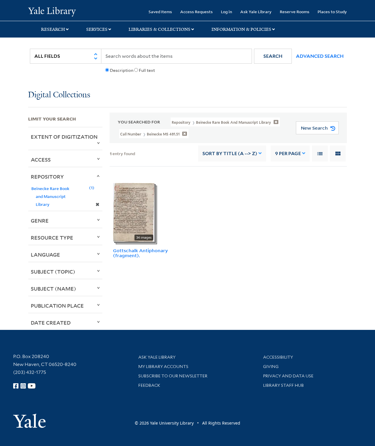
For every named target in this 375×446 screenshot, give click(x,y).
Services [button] (97, 29)
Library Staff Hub (283, 385)
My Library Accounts (163, 366)
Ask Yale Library (256, 11)
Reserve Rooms (294, 11)
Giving (271, 366)
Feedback (149, 385)
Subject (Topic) (53, 271)
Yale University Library (52, 11)
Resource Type (52, 237)
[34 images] (133, 211)
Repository (47, 176)
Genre (40, 220)
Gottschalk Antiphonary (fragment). (140, 252)
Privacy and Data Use (288, 376)
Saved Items (160, 11)
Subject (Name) (53, 288)
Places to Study (332, 11)
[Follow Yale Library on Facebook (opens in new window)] (15, 386)
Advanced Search (320, 56)
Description (121, 70)
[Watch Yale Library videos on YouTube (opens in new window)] (31, 386)
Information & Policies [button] (241, 29)
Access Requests (196, 11)
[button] (273, 56)
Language (45, 254)
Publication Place (57, 305)
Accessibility (278, 357)
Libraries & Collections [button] (159, 29)
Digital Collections (59, 95)
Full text (147, 70)
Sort (229, 153)
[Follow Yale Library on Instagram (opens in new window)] (23, 386)
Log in (226, 11)
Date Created (51, 322)
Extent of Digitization (64, 136)
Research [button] (53, 29)
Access (41, 159)
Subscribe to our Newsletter (172, 376)
